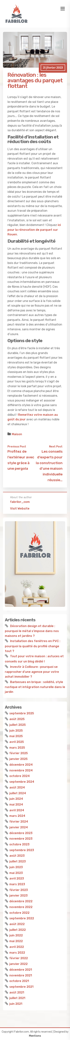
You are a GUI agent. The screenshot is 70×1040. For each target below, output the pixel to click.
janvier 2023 (18, 895)
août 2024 (17, 787)
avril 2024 (16, 810)
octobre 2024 (19, 776)
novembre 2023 (20, 838)
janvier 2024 (18, 827)
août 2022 (17, 924)
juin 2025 (16, 730)
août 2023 (17, 855)
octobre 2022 (19, 913)
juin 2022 (16, 935)
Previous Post (16, 446)
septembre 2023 (21, 850)
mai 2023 (16, 873)
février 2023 (18, 890)
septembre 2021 (21, 986)
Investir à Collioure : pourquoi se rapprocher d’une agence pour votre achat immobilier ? (32, 671)
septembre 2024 (21, 781)
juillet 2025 (17, 725)
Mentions (35, 1035)
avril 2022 (16, 947)
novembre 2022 (20, 907)
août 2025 (17, 719)
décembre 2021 (20, 969)
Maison (17, 434)
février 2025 (18, 753)
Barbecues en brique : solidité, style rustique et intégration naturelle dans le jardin (35, 687)
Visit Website (19, 508)
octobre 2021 (19, 981)
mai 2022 (16, 941)
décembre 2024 (21, 764)
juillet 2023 (17, 861)
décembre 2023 (20, 833)
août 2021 (16, 992)
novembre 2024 (21, 770)
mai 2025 (16, 736)
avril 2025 (16, 742)
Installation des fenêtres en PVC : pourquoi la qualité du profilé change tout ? (32, 646)
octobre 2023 (19, 844)
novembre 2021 (20, 975)
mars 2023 (17, 884)
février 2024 (18, 821)
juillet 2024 (17, 793)
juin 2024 (16, 799)
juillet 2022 (17, 930)
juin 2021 (15, 1004)
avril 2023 (16, 878)
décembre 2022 (20, 901)
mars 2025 (17, 747)
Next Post (56, 446)
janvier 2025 (18, 759)
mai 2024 (16, 804)
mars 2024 (17, 816)
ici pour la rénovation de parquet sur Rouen (34, 229)
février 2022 (18, 958)
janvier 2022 (18, 964)
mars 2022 (17, 952)
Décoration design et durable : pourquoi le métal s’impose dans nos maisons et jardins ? (32, 631)
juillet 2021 (17, 998)
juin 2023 (16, 867)
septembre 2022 (21, 918)
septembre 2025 (21, 713)
